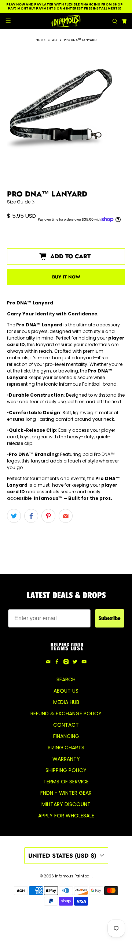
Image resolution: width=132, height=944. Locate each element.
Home (40, 40)
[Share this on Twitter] (14, 516)
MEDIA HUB (66, 702)
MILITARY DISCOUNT (66, 804)
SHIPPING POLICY (66, 770)
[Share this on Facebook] (31, 516)
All (54, 40)
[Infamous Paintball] (66, 21)
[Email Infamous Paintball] (48, 662)
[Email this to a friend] (66, 516)
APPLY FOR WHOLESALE (66, 815)
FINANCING (66, 736)
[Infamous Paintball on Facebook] (56, 662)
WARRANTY (66, 759)
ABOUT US (66, 690)
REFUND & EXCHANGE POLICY (66, 713)
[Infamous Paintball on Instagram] (66, 662)
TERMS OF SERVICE (66, 781)
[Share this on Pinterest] (48, 516)
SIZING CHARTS (66, 747)
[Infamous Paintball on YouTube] (84, 662)
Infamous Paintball (73, 876)
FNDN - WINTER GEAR (66, 793)
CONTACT (66, 724)
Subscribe (110, 618)
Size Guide (19, 202)
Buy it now (66, 277)
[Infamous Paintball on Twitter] (74, 662)
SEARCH (66, 679)
